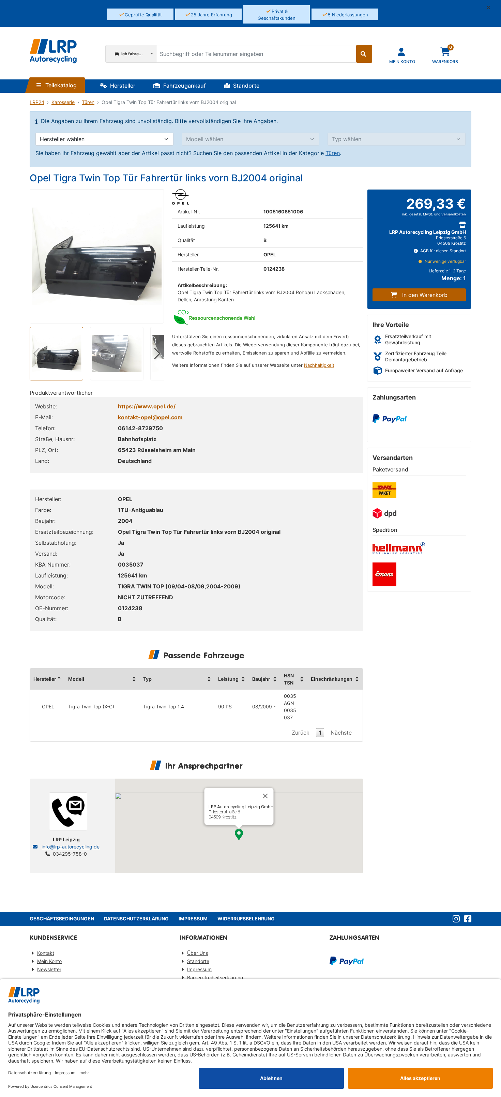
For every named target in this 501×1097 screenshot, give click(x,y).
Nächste (341, 732)
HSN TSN (289, 679)
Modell (76, 679)
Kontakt (45, 953)
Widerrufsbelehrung (246, 918)
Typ (147, 679)
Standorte (245, 85)
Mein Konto (49, 961)
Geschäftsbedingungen (62, 918)
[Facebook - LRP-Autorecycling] (466, 919)
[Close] (265, 796)
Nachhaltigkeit (319, 365)
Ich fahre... (131, 53)
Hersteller (122, 85)
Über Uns (197, 953)
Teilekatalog (60, 85)
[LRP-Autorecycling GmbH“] (53, 51)
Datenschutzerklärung (136, 918)
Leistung (228, 679)
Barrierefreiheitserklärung (215, 977)
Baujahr (261, 679)
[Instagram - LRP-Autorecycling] (455, 919)
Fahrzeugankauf (184, 85)
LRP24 (37, 102)
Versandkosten (453, 214)
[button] (491, 7)
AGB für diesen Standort (442, 250)
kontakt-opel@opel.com (150, 417)
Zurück (300, 732)
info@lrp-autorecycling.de (71, 847)
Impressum (193, 918)
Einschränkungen (331, 679)
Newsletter (49, 969)
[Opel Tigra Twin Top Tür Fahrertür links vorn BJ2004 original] (97, 256)
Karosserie (63, 102)
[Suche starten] (364, 54)
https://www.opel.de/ (147, 406)
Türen (88, 102)
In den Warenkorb (424, 294)
